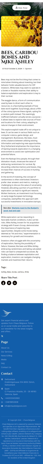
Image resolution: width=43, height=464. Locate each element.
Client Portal (22, 8)
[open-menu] (40, 3)
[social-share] (3, 283)
